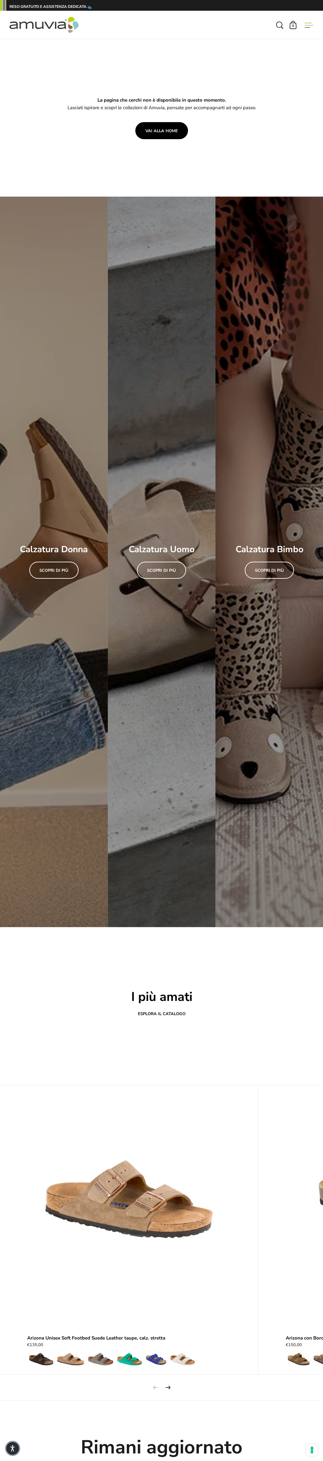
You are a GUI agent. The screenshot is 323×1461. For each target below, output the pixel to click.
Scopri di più (53, 570)
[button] (12, 1448)
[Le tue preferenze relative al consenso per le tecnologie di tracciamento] (312, 1450)
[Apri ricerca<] (280, 24)
